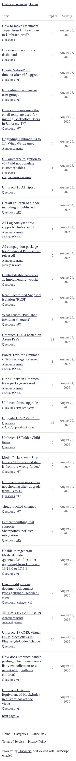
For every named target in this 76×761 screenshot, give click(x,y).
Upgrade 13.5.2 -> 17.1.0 (21, 418)
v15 (18, 540)
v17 (18, 79)
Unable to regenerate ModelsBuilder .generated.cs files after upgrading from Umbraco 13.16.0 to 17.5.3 (21, 559)
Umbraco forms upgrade (20, 403)
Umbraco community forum (20, 4)
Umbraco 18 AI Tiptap (18, 187)
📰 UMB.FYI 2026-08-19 (21, 613)
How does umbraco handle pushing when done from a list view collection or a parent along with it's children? (21, 666)
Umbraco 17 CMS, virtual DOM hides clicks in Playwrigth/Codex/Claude (21, 636)
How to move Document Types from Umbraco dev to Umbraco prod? (21, 30)
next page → (10, 716)
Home (6, 734)
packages (21, 602)
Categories (21, 734)
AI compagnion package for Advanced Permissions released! (21, 251)
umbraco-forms (25, 407)
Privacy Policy (37, 741)
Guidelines (39, 734)
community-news (12, 622)
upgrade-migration (24, 427)
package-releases (11, 236)
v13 (10, 427)
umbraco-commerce (19, 177)
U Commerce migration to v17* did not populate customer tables (21, 163)
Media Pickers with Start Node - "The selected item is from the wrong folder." (21, 462)
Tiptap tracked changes (19, 506)
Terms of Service (13, 741)
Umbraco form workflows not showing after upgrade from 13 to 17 (21, 486)
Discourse (24, 751)
